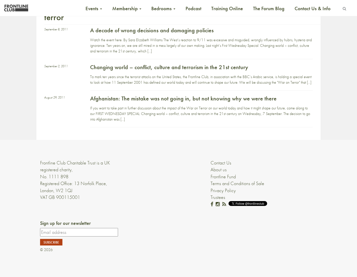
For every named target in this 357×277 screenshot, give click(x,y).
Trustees (218, 197)
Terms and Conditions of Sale (237, 183)
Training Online (227, 8)
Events (92, 8)
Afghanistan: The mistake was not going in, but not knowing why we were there (183, 98)
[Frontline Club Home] (16, 6)
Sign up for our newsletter (65, 223)
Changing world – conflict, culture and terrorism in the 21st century (169, 67)
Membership (125, 8)
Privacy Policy (223, 190)
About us (219, 169)
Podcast (193, 8)
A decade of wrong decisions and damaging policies (152, 30)
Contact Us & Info (313, 8)
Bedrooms (162, 8)
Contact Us (221, 163)
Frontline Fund (223, 176)
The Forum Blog (268, 8)
